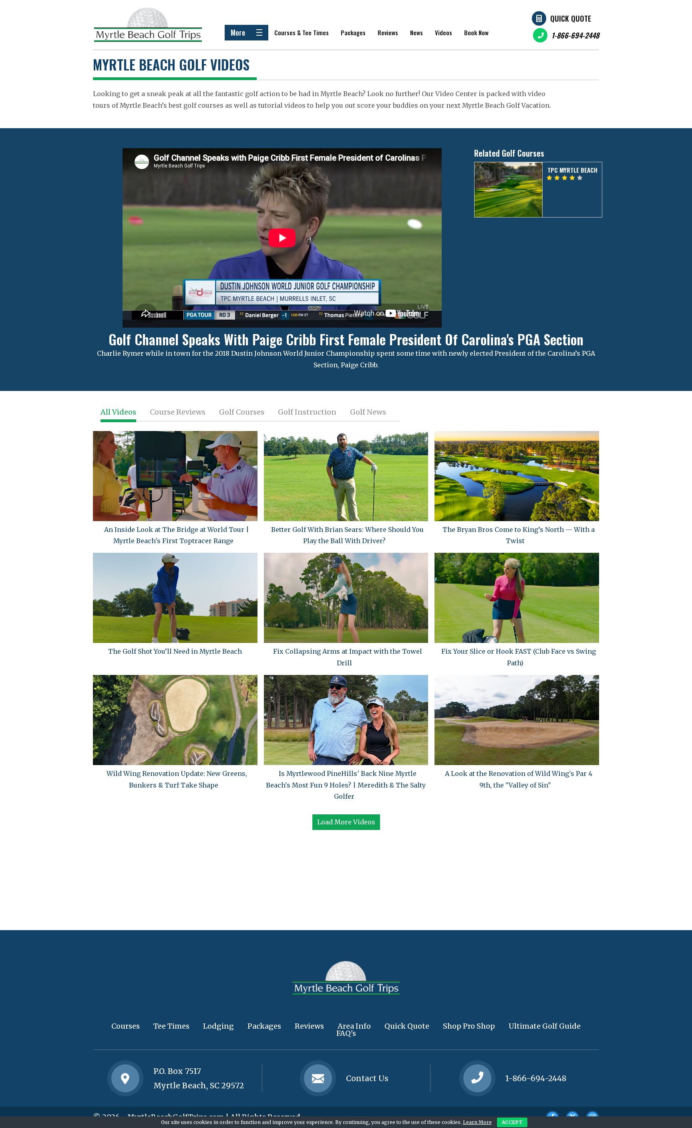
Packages (353, 32)
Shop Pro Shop (469, 1026)
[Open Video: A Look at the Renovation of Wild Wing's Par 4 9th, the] (517, 720)
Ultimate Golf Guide (545, 1026)
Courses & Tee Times (301, 32)
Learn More (477, 1122)
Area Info (354, 1026)
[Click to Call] (477, 1079)
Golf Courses (241, 412)
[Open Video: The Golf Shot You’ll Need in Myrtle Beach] (175, 598)
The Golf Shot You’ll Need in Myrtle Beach (175, 651)
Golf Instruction (307, 412)
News (416, 32)
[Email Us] (318, 1078)
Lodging (218, 1026)
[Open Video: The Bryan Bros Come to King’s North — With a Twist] (517, 476)
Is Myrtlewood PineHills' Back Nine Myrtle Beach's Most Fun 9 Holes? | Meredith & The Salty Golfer (346, 785)
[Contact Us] (125, 1078)
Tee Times (171, 1026)
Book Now (476, 32)
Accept (512, 1122)
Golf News (368, 412)
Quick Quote (570, 18)
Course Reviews (177, 412)
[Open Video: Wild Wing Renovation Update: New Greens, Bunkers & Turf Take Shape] (175, 720)
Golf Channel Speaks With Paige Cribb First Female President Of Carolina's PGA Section (346, 339)
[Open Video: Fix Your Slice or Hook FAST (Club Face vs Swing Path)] (517, 598)
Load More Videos (346, 822)
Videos (443, 32)
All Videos (118, 412)
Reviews (388, 32)
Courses (125, 1026)
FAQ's (346, 1033)
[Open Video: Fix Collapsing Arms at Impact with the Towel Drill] (346, 598)
